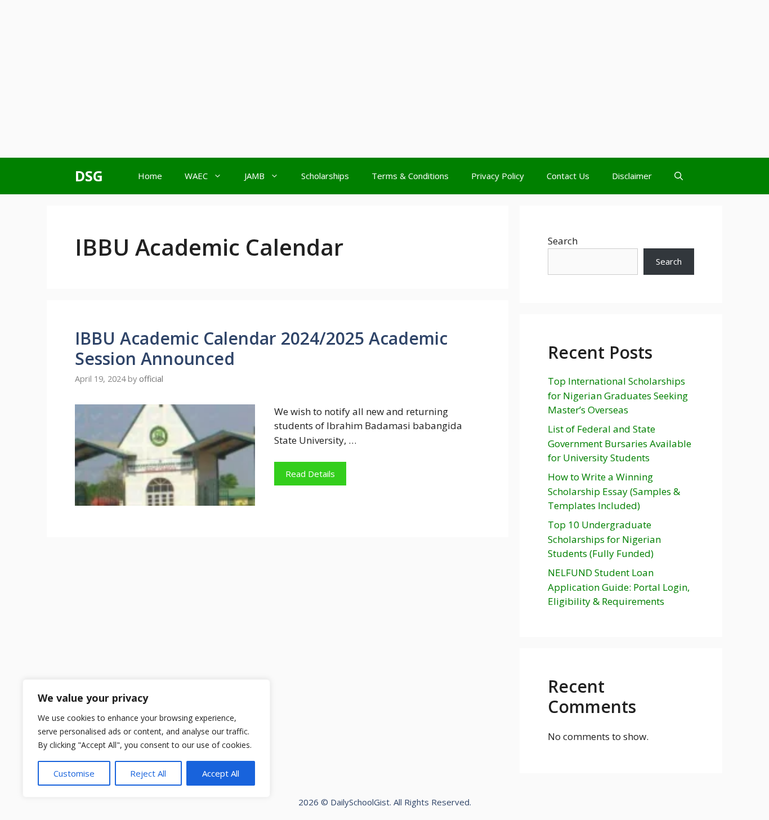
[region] (146, 738)
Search (563, 240)
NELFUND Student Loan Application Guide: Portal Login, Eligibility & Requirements (619, 587)
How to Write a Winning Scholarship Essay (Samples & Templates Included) (614, 491)
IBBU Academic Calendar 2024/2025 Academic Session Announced (261, 348)
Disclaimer (632, 175)
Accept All (220, 773)
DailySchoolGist (360, 802)
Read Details (310, 473)
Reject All (148, 773)
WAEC (196, 175)
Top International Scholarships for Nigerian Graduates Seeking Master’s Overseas (618, 395)
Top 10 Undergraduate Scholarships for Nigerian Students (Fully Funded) (604, 539)
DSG (89, 175)
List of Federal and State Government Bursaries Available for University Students (619, 443)
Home (150, 175)
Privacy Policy (497, 175)
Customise (74, 773)
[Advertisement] (384, 79)
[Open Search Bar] (678, 176)
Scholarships (325, 175)
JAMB (254, 175)
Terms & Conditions (410, 175)
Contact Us (568, 175)
